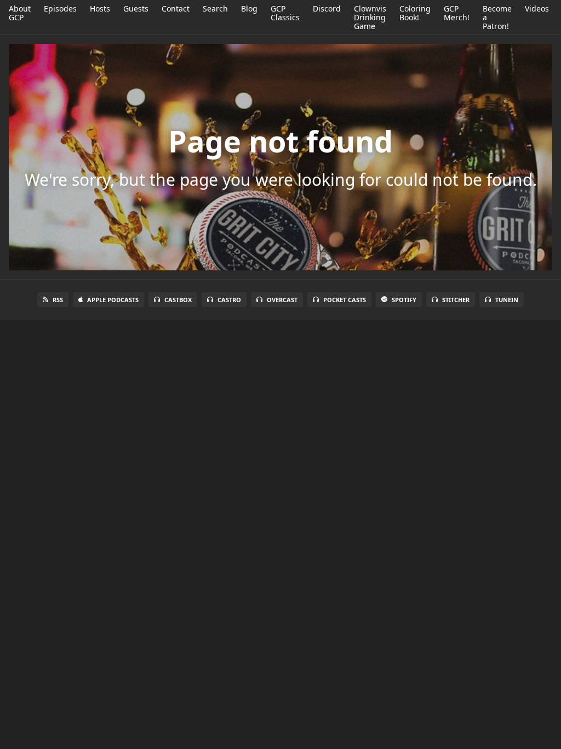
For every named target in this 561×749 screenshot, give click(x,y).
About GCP (20, 12)
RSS (58, 300)
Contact (176, 8)
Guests (135, 8)
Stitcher (456, 300)
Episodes (60, 8)
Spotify (404, 300)
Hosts (100, 8)
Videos (537, 8)
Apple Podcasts (113, 300)
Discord (327, 8)
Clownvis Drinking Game (370, 17)
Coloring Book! (415, 12)
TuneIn (506, 300)
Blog (249, 8)
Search (215, 8)
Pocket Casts (344, 300)
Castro (229, 300)
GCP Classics (285, 12)
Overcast (282, 300)
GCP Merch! (457, 12)
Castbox (178, 300)
